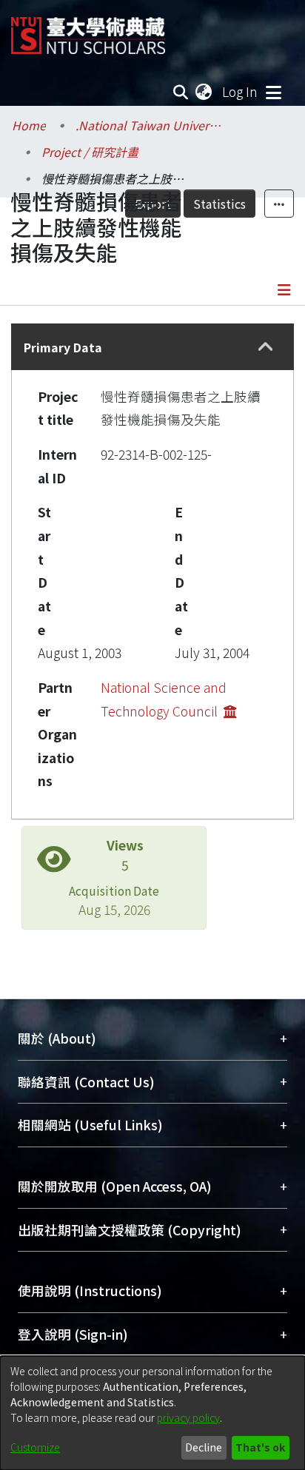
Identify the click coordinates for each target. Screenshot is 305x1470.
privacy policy (188, 1417)
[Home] (88, 30)
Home (29, 125)
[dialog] (152, 1413)
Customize (35, 1447)
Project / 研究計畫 (89, 152)
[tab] (152, 346)
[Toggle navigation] (273, 92)
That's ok (260, 1447)
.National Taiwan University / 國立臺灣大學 (150, 125)
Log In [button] (240, 91)
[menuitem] (204, 91)
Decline (203, 1447)
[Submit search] (181, 92)
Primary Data (63, 347)
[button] (266, 347)
